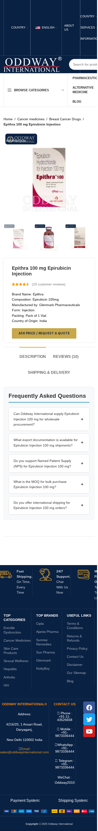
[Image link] (25, 811)
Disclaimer (75, 665)
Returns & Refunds (74, 638)
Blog (70, 681)
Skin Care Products (11, 651)
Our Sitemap (76, 673)
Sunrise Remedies (43, 642)
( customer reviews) (48, 284)
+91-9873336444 (64, 749)
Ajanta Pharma (47, 632)
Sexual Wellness (16, 661)
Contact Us (75, 656)
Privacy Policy (77, 648)
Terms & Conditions (75, 626)
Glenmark (43, 660)
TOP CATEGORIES (14, 618)
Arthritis (9, 677)
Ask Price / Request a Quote (44, 333)
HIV (6, 685)
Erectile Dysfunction (12, 630)
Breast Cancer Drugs (65, 119)
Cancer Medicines (17, 640)
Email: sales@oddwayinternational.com (24, 750)
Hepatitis (10, 669)
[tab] (33, 354)
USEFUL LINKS (79, 615)
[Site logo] (33, 64)
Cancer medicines (30, 119)
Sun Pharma (45, 652)
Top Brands (47, 615)
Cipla (40, 623)
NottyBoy (43, 668)
